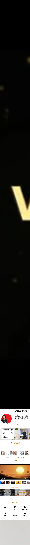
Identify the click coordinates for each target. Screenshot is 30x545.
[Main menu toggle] (28, 1)
